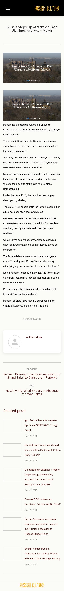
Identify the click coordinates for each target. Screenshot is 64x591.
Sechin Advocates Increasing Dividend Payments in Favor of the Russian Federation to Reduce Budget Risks (41, 526)
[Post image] (12, 425)
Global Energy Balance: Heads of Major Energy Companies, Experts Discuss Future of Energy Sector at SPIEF (42, 477)
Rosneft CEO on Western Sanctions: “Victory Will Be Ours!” (43, 502)
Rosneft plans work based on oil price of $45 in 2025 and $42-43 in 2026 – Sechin (43, 450)
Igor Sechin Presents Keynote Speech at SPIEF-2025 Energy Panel (41, 425)
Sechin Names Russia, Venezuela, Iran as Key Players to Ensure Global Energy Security (42, 553)
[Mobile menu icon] (8, 8)
